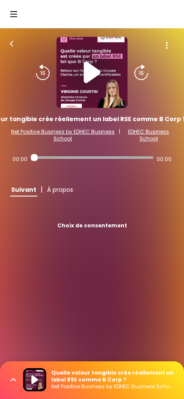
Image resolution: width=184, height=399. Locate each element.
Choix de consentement (92, 225)
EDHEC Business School (148, 135)
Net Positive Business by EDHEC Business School (63, 135)
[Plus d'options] (166, 45)
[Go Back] (11, 43)
